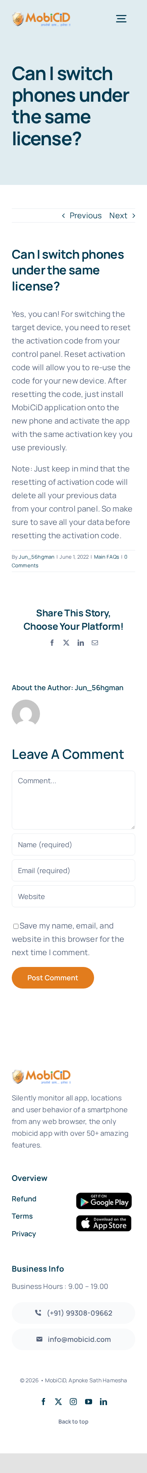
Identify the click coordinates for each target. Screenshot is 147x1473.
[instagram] (73, 1401)
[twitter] (58, 1401)
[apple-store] (104, 1218)
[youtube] (88, 1401)
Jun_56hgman (36, 556)
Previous (86, 215)
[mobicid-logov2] (41, 15)
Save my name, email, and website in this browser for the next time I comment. (68, 939)
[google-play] (104, 1196)
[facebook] (43, 1401)
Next (118, 215)
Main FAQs (106, 556)
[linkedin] (103, 1401)
